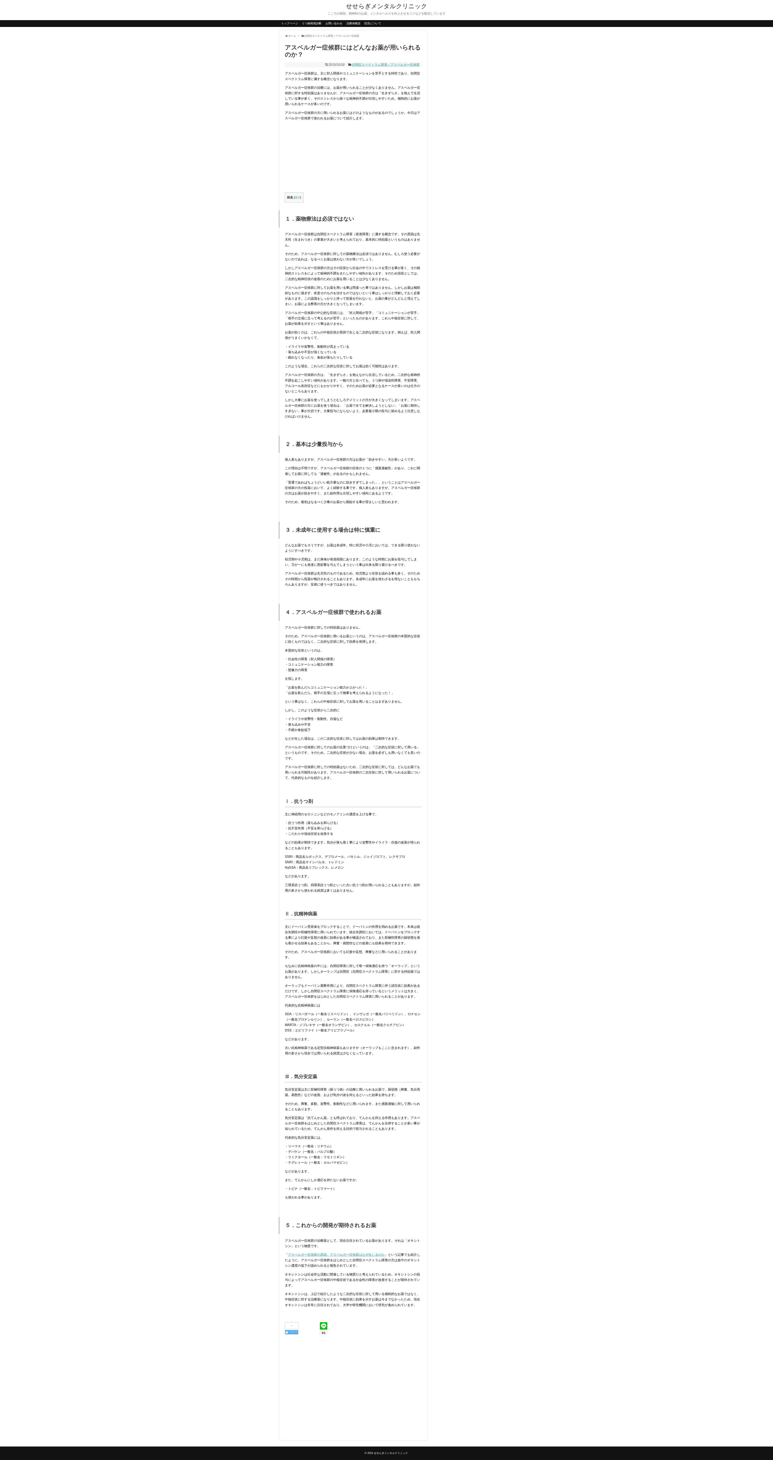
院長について (372, 23)
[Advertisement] (353, 152)
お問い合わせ (334, 23)
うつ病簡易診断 (311, 23)
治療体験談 (353, 23)
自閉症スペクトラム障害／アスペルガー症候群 (386, 64)
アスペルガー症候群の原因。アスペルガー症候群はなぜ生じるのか (336, 1254)
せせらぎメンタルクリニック (386, 6)
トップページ (289, 23)
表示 (297, 197)
